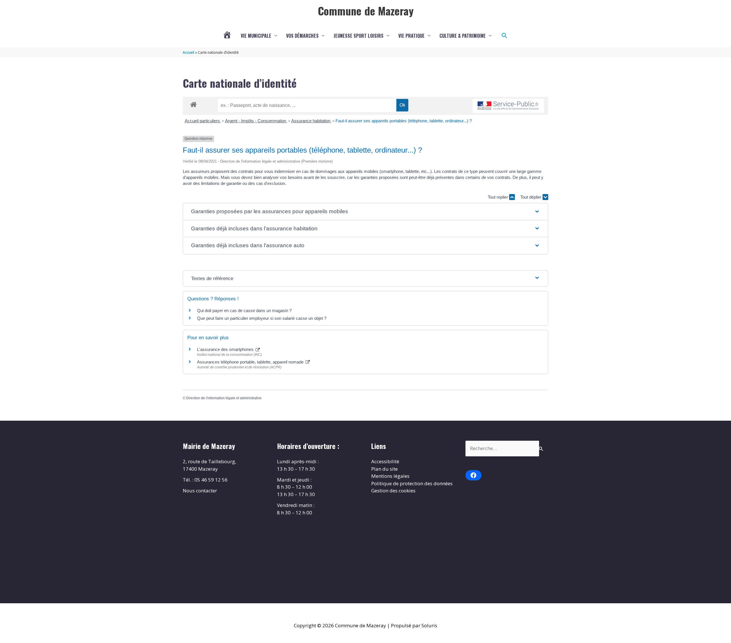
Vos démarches (302, 35)
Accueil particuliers (203, 120)
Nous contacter (200, 490)
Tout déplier (531, 197)
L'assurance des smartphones (226, 349)
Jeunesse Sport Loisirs (358, 35)
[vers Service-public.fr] (508, 106)
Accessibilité (385, 461)
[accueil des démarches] (193, 103)
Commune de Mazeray (365, 11)
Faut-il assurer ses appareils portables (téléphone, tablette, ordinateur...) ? (404, 120)
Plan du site (384, 469)
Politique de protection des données (412, 483)
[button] (504, 35)
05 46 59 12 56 (211, 479)
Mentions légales (390, 476)
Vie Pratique (411, 35)
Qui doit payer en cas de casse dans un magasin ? (244, 310)
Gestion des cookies (393, 490)
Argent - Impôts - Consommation (256, 120)
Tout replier (498, 197)
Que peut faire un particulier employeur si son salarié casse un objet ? (261, 318)
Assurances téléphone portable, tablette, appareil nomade (251, 362)
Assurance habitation (311, 120)
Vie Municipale (256, 35)
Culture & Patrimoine (462, 35)
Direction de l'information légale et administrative (224, 398)
